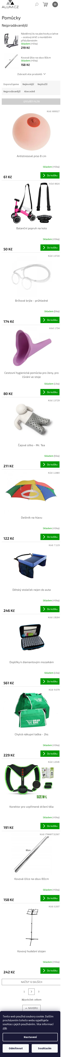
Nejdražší (42, 84)
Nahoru (33, 1007)
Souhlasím (44, 1048)
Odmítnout (16, 1048)
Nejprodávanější (12, 91)
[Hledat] (36, 4)
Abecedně (29, 91)
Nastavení (30, 1037)
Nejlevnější (28, 84)
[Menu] (55, 4)
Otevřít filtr (31, 101)
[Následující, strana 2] (31, 992)
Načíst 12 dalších (31, 981)
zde (5, 1028)
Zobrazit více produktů (29, 74)
